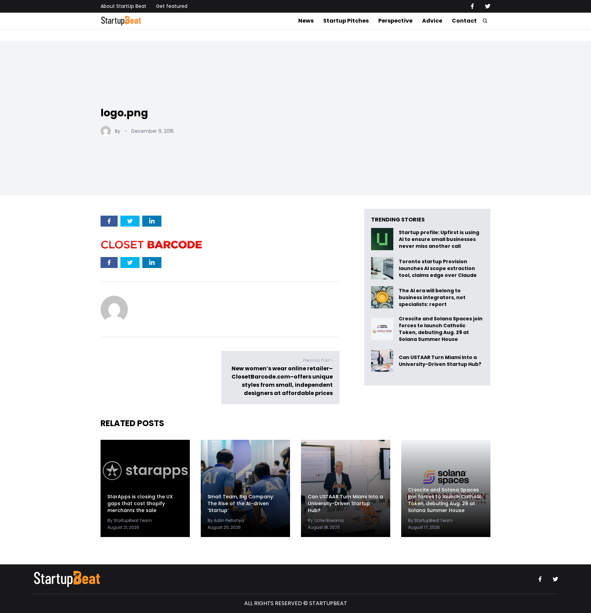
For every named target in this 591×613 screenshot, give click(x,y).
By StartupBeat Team (129, 520)
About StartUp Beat (123, 6)
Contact (464, 21)
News (306, 21)
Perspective (395, 21)
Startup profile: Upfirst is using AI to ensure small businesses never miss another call (439, 239)
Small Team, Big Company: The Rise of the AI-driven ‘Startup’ (241, 503)
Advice (432, 21)
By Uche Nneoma (326, 520)
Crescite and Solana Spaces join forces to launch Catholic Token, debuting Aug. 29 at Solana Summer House (441, 329)
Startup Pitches (346, 21)
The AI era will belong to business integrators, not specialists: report (432, 297)
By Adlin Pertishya (226, 520)
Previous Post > (318, 360)
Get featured (171, 6)
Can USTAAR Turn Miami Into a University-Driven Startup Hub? (440, 360)
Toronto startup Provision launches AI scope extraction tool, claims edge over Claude (438, 268)
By (117, 131)
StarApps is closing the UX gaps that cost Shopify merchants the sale (140, 503)
